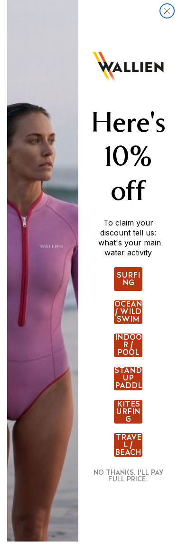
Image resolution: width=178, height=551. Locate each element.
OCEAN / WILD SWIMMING (128, 312)
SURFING (128, 279)
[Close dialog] (167, 11)
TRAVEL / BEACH (128, 445)
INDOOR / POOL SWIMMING (128, 345)
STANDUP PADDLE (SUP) (128, 378)
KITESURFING (128, 412)
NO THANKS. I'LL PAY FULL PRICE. (128, 476)
